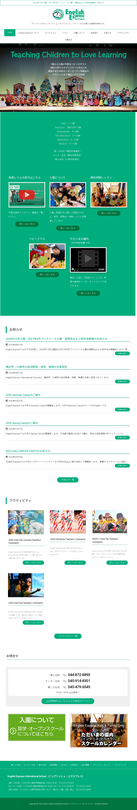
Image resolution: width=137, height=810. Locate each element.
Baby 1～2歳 (68, 123)
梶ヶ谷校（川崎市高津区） (68, 159)
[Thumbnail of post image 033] (68, 522)
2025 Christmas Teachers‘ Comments (67, 539)
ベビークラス (37, 239)
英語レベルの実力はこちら (25, 177)
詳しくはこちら (26, 224)
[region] (68, 77)
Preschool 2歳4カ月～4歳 (68, 127)
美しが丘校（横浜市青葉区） (68, 151)
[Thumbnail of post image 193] (110, 521)
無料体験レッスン (101, 177)
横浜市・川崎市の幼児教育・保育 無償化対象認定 (36, 367)
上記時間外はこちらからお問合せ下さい (68, 701)
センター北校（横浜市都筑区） (68, 155)
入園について (57, 177)
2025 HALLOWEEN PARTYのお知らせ (28, 451)
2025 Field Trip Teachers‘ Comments (26, 603)
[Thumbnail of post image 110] (26, 585)
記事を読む (122, 353)
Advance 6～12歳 (68, 143)
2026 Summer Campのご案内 (23, 395)
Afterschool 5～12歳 (67, 139)
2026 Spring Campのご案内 (22, 423)
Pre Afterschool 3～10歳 (68, 135)
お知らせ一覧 (67, 479)
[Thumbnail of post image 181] (26, 522)
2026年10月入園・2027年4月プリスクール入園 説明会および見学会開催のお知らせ (68, 3)
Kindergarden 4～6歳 (68, 131)
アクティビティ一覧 (67, 636)
